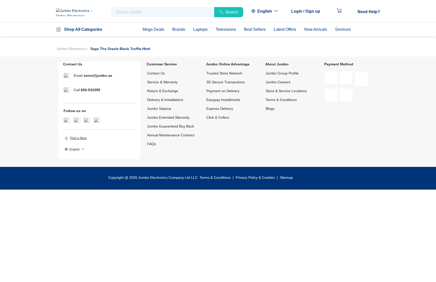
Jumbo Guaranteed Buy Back (170, 126)
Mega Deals (153, 29)
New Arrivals (315, 29)
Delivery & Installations (165, 100)
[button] (308, 11)
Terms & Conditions (281, 100)
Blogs (270, 109)
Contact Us (156, 73)
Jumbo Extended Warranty (168, 117)
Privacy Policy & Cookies (255, 177)
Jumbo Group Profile (282, 73)
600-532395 (90, 90)
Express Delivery (219, 109)
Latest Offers (285, 29)
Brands (178, 29)
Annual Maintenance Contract (171, 135)
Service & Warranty (162, 82)
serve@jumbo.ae (98, 75)
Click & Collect (217, 117)
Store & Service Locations (286, 91)
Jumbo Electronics (71, 49)
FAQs (151, 144)
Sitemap (286, 177)
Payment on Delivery (222, 91)
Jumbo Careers (278, 82)
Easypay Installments (223, 100)
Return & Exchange (162, 91)
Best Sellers (255, 29)
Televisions (226, 29)
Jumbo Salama (159, 109)
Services (343, 29)
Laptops (200, 29)
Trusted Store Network (224, 73)
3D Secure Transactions (225, 82)
